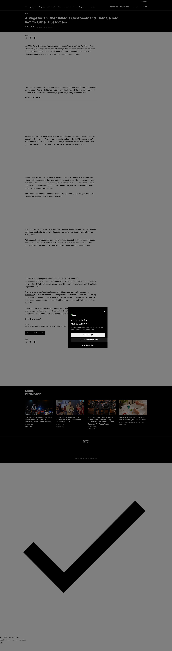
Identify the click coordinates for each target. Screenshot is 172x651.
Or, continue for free (88, 345)
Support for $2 (88, 335)
